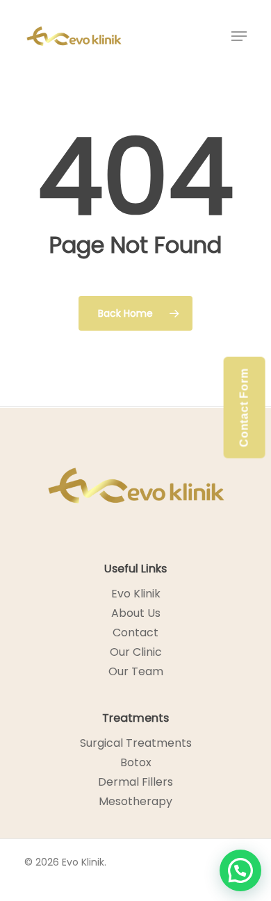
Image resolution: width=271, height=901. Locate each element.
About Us (136, 613)
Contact (135, 632)
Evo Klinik (136, 594)
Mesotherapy (135, 801)
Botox (135, 762)
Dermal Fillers (135, 782)
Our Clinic (136, 652)
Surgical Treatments (136, 743)
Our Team (135, 671)
